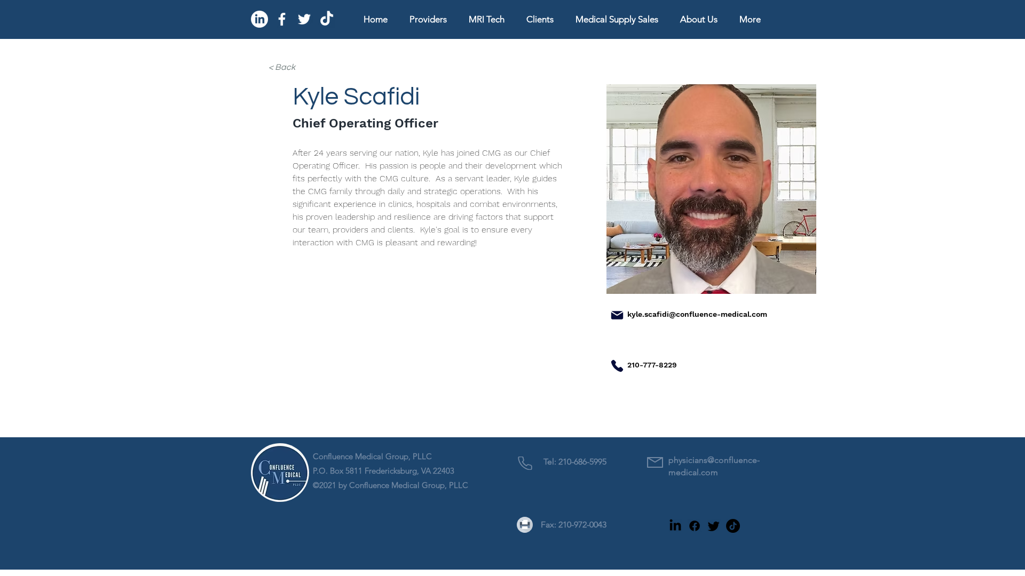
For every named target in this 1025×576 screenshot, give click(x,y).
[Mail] (617, 315)
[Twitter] (304, 19)
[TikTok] (326, 19)
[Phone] (617, 366)
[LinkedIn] (259, 19)
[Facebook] (281, 19)
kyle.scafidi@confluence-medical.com (697, 314)
